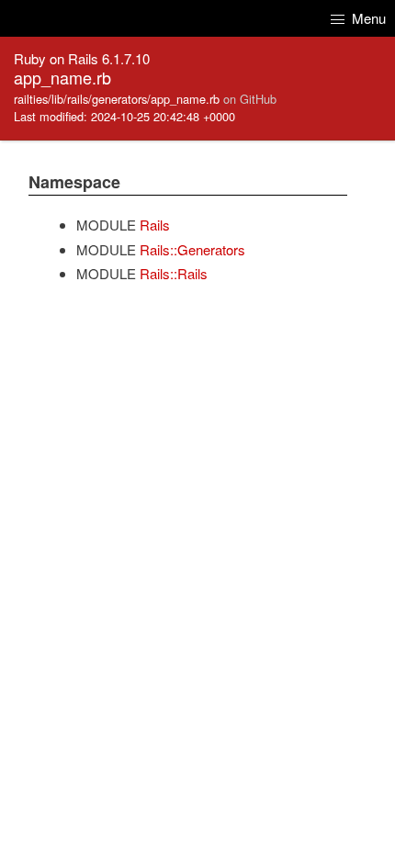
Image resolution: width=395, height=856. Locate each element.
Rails (155, 224)
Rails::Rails (174, 273)
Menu (367, 18)
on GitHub (249, 98)
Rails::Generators (192, 249)
